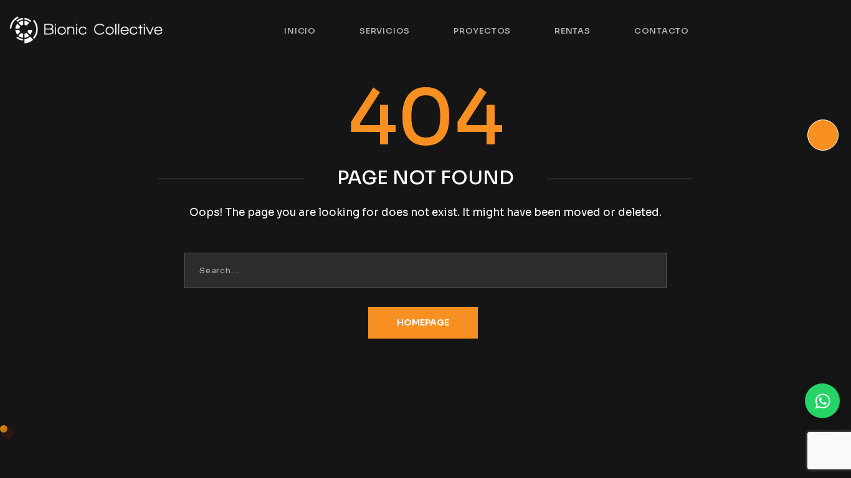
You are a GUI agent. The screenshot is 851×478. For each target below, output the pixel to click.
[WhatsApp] (822, 400)
